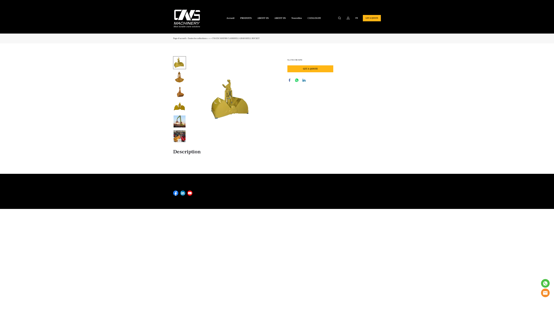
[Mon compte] (348, 18)
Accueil (230, 18)
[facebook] (175, 193)
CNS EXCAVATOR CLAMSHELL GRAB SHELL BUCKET (236, 38)
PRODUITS (246, 18)
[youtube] (189, 193)
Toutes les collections (197, 38)
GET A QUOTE (372, 18)
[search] (339, 19)
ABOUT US (263, 18)
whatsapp (297, 80)
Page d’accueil (179, 38)
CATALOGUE (314, 18)
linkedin (304, 80)
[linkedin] (182, 193)
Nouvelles (296, 18)
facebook (289, 80)
